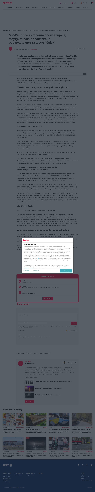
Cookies (31, 268)
